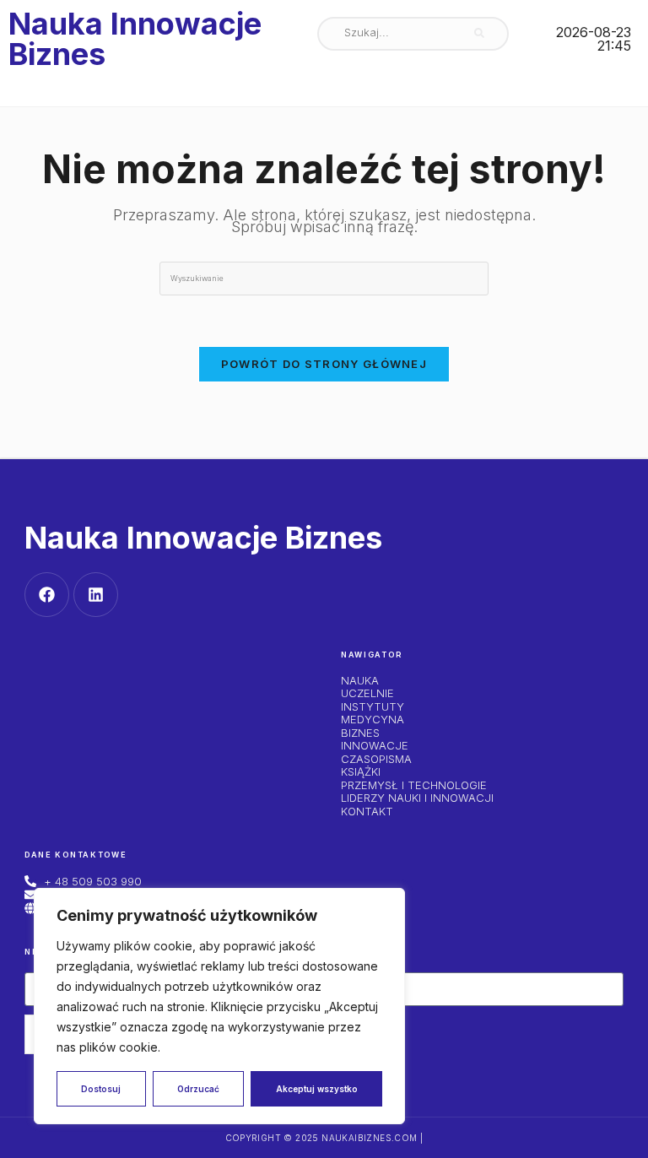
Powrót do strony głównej (324, 364)
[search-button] (479, 34)
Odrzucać (198, 1089)
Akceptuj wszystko (317, 1089)
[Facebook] (46, 594)
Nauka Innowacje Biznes (135, 39)
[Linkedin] (95, 594)
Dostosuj (101, 1089)
